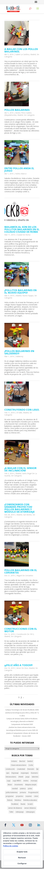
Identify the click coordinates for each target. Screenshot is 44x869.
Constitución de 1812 (25, 634)
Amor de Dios (22, 668)
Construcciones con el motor (20, 630)
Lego (8, 781)
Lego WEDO (17, 781)
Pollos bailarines (17, 110)
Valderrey (19, 356)
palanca (23, 788)
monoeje (34, 781)
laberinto (35, 777)
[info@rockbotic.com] (36, 2)
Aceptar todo (22, 852)
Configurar (22, 863)
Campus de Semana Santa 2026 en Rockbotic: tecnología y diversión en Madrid (22, 720)
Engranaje (15, 773)
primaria (23, 792)
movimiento (19, 785)
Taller (11, 812)
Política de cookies (10, 846)
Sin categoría (29, 115)
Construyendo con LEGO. (21, 409)
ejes (7, 773)
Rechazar (22, 858)
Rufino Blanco (21, 173)
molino (25, 781)
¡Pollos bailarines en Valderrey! (19, 352)
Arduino (14, 761)
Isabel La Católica (22, 54)
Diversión (30, 769)
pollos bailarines (11, 792)
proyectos (19, 796)
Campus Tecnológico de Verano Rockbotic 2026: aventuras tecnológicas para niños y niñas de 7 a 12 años (22, 713)
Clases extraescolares (18, 765)
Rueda (23, 804)
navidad (15, 788)
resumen (29, 796)
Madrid (33, 54)
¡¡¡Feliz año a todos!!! (18, 665)
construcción (10, 769)
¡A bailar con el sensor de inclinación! (20, 469)
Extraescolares (11, 777)
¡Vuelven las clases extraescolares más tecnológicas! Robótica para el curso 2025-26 (22, 728)
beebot (30, 761)
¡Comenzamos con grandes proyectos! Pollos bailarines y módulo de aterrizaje (19, 508)
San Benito (27, 515)
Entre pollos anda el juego (19, 169)
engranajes (25, 773)
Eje (37, 769)
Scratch (30, 804)
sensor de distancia (15, 808)
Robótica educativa (30, 800)
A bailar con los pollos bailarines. (21, 50)
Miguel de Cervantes (25, 575)
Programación (33, 792)
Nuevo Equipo (27, 295)
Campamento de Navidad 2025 (22, 724)
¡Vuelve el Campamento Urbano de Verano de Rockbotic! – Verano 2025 (22, 734)
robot (36, 796)
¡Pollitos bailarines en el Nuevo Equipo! (20, 291)
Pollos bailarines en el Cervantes (20, 571)
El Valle (19, 412)
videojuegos (30, 812)
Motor (10, 785)
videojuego (20, 812)
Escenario (34, 773)
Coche (31, 765)
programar (10, 796)
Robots (9, 800)
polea (30, 788)
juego (27, 777)
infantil (20, 777)
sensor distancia (30, 808)
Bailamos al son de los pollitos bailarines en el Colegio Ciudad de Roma (21, 229)
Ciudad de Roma (23, 235)
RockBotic (14, 804)
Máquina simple (30, 785)
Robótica (18, 800)
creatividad (21, 769)
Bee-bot (22, 761)
